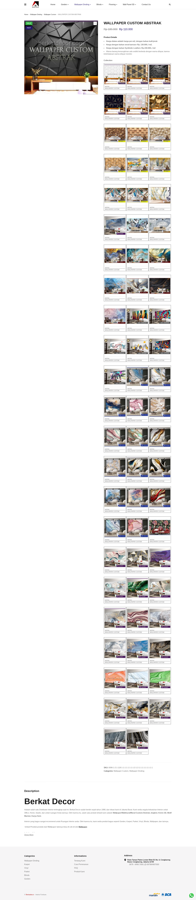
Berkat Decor (49, 801)
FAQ (76, 868)
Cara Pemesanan (81, 864)
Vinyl (26, 868)
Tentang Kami (79, 861)
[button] (95, 23)
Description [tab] (31, 791)
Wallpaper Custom (50, 14)
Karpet (27, 864)
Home (26, 14)
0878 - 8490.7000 (136, 864)
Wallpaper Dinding (36, 14)
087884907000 (152, 864)
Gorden (27, 879)
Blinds (26, 875)
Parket (26, 872)
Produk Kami (79, 872)
